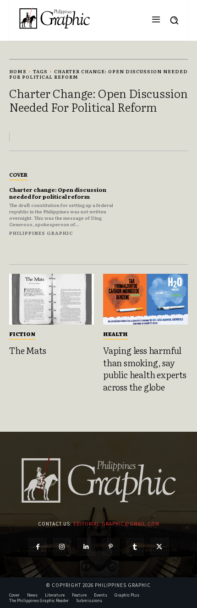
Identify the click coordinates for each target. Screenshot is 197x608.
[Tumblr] (135, 547)
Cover (18, 174)
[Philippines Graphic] (54, 18)
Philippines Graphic (41, 232)
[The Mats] (51, 299)
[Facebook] (37, 547)
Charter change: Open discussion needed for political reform (57, 192)
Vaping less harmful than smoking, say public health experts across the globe (144, 368)
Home (18, 71)
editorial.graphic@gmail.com (116, 524)
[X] (159, 547)
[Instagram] (62, 547)
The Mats (27, 350)
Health (115, 333)
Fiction (22, 333)
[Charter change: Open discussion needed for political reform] (161, 203)
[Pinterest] (111, 547)
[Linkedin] (86, 547)
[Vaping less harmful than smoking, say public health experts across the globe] (145, 299)
